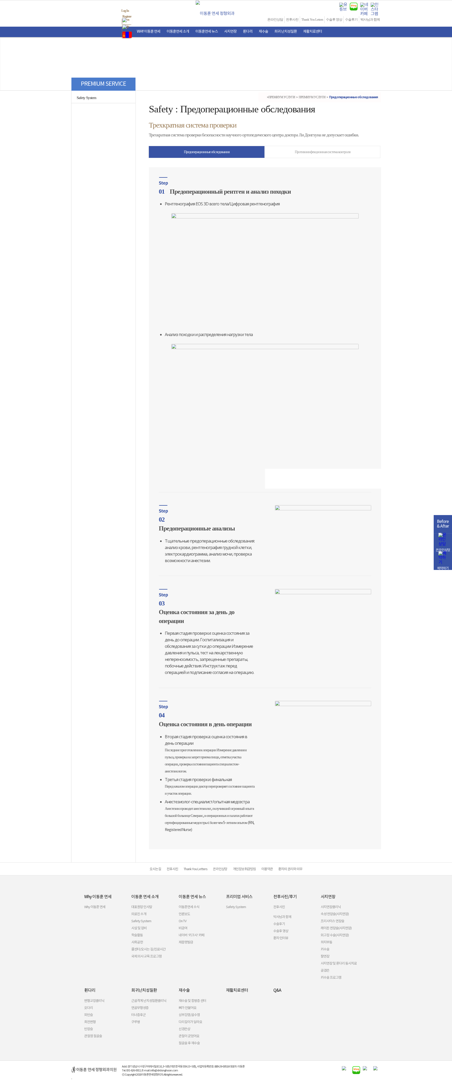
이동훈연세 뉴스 (206, 32)
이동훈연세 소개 (178, 32)
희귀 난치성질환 (285, 32)
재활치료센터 (312, 32)
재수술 (263, 32)
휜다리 (247, 32)
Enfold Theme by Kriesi (84, 1079)
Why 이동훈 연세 (148, 32)
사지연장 (230, 32)
